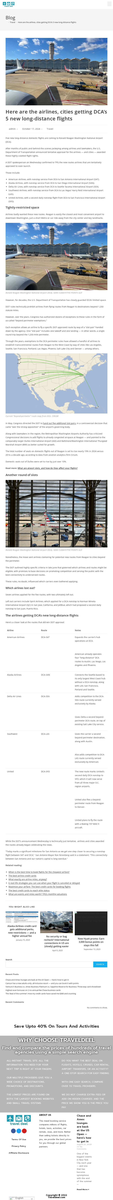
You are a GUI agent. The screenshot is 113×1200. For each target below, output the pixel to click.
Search (9, 959)
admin (12, 128)
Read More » (83, 1189)
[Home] (6, 22)
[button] (109, 3)
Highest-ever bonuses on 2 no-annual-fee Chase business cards (33, 990)
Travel (50, 128)
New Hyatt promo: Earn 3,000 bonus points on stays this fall (91, 942)
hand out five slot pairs (59, 423)
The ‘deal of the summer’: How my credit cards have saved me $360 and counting (41, 993)
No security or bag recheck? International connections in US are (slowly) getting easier (56, 941)
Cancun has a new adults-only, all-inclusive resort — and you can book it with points (42, 983)
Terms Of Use (18, 1139)
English (19, 1198)
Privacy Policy (19, 1146)
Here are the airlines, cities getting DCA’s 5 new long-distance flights (47, 22)
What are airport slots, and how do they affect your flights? (48, 468)
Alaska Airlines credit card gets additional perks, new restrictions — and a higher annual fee (22, 930)
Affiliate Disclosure (19, 1152)
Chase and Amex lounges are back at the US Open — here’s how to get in (37, 979)
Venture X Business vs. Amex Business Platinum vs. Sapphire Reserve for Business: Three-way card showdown (53, 986)
